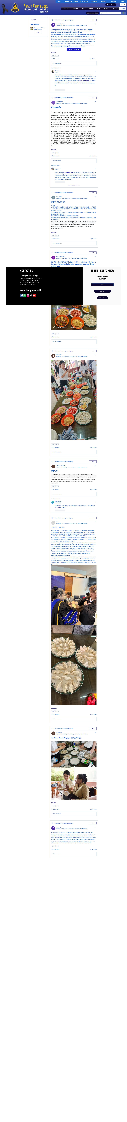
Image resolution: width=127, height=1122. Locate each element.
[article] (74, 53)
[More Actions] (95, 68)
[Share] (95, 24)
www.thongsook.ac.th (30, 560)
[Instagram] (28, 565)
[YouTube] (34, 565)
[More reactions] (57, 52)
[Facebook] (21, 565)
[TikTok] (31, 565)
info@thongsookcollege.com (28, 554)
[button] (38, 30)
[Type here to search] (123, 13)
